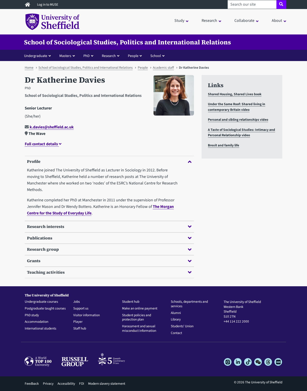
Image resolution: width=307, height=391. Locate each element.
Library (176, 319)
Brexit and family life (223, 145)
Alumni (176, 313)
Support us (80, 308)
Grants (33, 261)
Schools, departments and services (189, 304)
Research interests (45, 226)
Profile (33, 161)
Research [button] (209, 20)
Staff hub (79, 328)
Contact (176, 333)
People (143, 67)
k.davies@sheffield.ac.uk (51, 127)
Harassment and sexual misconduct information (139, 328)
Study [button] (179, 20)
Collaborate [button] (244, 20)
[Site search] (281, 4)
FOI (81, 383)
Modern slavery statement (106, 383)
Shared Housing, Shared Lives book (234, 94)
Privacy (48, 383)
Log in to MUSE (48, 4)
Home (29, 67)
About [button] (277, 20)
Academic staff (163, 67)
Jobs (76, 302)
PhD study (32, 315)
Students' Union (182, 326)
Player (77, 322)
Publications (39, 238)
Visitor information (86, 315)
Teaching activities (46, 272)
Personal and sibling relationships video (238, 119)
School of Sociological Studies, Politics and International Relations (127, 42)
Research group (43, 249)
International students (40, 328)
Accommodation (36, 322)
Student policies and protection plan (136, 317)
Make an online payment (139, 308)
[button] (38, 55)
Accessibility (66, 383)
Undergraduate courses (41, 302)
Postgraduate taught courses (45, 308)
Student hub (130, 302)
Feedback (32, 383)
